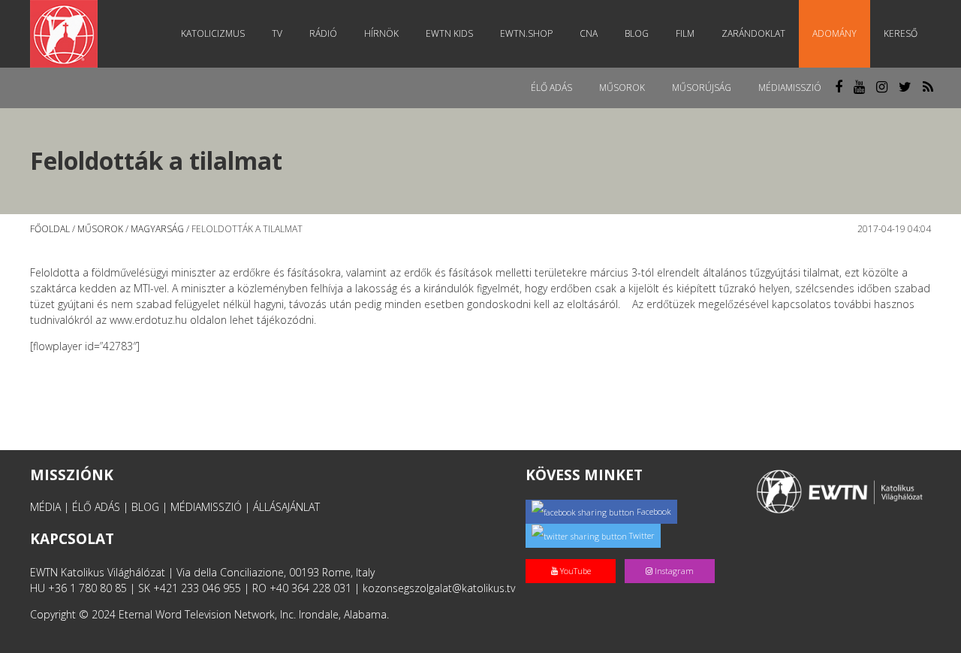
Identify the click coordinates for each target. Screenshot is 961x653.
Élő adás (551, 87)
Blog (637, 33)
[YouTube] (575, 555)
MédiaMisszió (789, 87)
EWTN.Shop (526, 33)
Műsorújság (701, 87)
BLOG (145, 507)
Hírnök (381, 33)
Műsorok (622, 87)
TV (277, 33)
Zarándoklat (753, 33)
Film (685, 33)
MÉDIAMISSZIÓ (206, 507)
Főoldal (50, 228)
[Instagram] (673, 555)
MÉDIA (45, 507)
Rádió (323, 33)
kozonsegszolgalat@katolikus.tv (439, 588)
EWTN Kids (449, 33)
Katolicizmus (213, 33)
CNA (589, 33)
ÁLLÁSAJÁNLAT (286, 507)
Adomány (834, 33)
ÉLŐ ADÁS (96, 507)
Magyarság (157, 228)
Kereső (900, 33)
